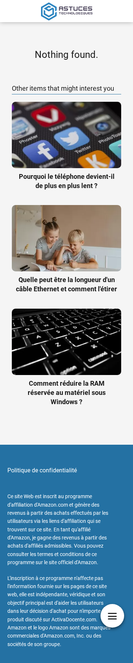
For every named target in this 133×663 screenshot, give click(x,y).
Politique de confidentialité (42, 470)
